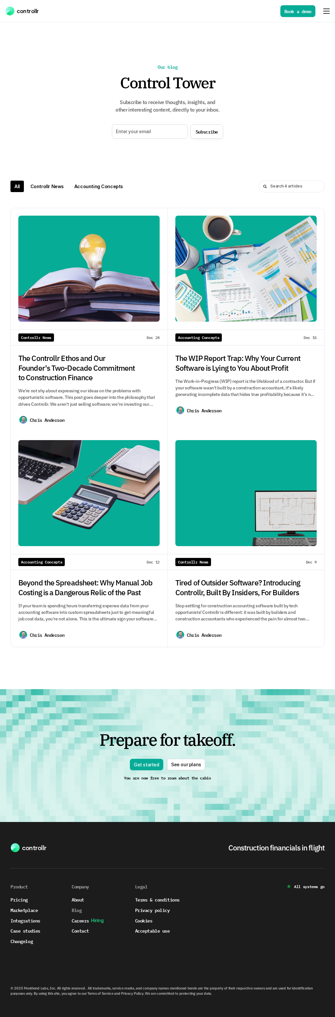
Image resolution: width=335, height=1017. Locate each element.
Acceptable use (152, 930)
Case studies (25, 930)
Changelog (21, 941)
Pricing (19, 899)
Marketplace (24, 910)
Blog (76, 910)
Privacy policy (152, 910)
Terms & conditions (157, 899)
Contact (80, 930)
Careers (80, 920)
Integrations (25, 920)
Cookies (143, 920)
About (78, 899)
